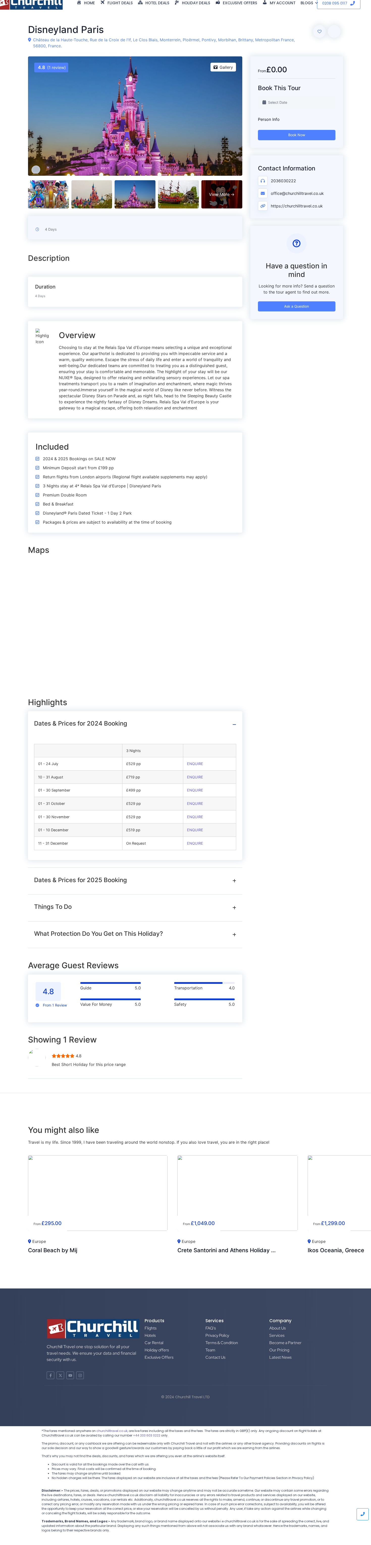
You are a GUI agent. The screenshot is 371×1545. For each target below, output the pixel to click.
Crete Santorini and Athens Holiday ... (226, 1250)
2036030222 (283, 180)
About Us (277, 1328)
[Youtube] (70, 1375)
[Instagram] (80, 1375)
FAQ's (210, 1328)
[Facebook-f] (50, 1375)
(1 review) (52, 67)
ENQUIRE (195, 764)
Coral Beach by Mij (52, 1250)
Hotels (150, 1335)
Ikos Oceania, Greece (336, 1250)
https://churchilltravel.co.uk (297, 205)
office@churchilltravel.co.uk (297, 193)
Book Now (296, 135)
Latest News (280, 1357)
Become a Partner (285, 1342)
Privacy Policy (217, 1335)
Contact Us (215, 1357)
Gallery (226, 67)
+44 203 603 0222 (146, 1435)
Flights (150, 1328)
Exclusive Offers (159, 1357)
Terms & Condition (221, 1342)
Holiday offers (157, 1350)
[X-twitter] (60, 1375)
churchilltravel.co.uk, (112, 1431)
